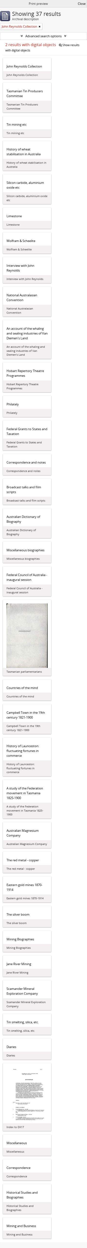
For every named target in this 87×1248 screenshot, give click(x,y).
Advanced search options (43, 36)
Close (82, 3)
